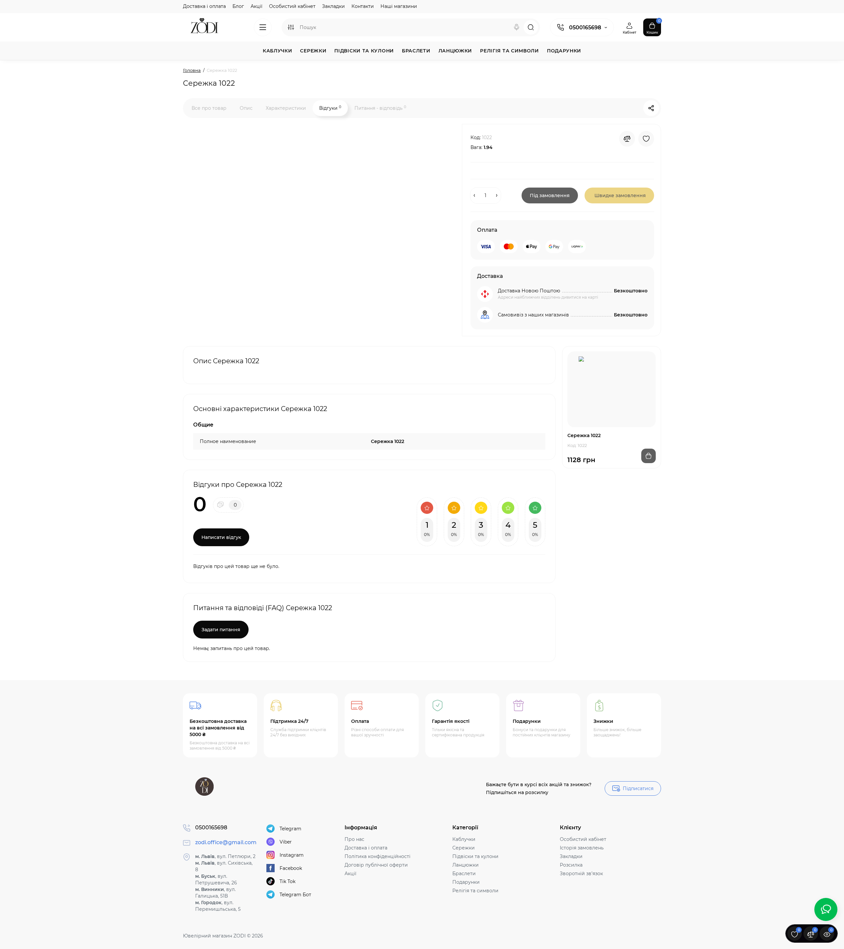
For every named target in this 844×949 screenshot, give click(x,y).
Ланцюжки (465, 865)
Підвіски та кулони (475, 856)
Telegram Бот (295, 895)
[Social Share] (651, 108)
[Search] (516, 27)
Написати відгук (221, 537)
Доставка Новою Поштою (529, 291)
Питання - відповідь (380, 108)
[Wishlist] (646, 139)
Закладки (333, 6)
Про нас (354, 839)
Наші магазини (398, 6)
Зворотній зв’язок (581, 873)
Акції (256, 6)
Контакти (362, 6)
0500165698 (585, 27)
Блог (238, 6)
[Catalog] (263, 27)
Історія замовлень (582, 848)
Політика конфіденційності (377, 856)
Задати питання (220, 630)
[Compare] (627, 139)
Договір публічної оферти (376, 865)
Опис (246, 108)
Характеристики (286, 108)
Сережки (463, 848)
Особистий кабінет (292, 6)
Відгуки (330, 108)
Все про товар (209, 108)
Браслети (464, 873)
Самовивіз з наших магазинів (533, 315)
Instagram (292, 855)
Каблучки (463, 839)
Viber (286, 842)
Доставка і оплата (204, 6)
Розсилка (571, 865)
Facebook (291, 868)
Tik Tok (287, 881)
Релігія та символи (475, 891)
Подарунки (466, 882)
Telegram (290, 829)
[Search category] (291, 27)
